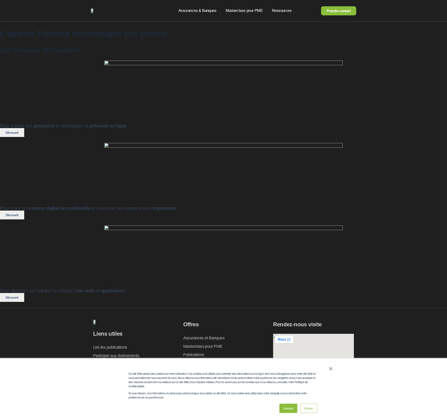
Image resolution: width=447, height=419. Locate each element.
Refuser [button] (308, 408)
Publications (193, 354)
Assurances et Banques (203, 338)
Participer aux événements (116, 355)
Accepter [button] (288, 408)
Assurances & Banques (197, 10)
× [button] (330, 367)
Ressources (281, 10)
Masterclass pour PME (244, 10)
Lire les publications (110, 347)
